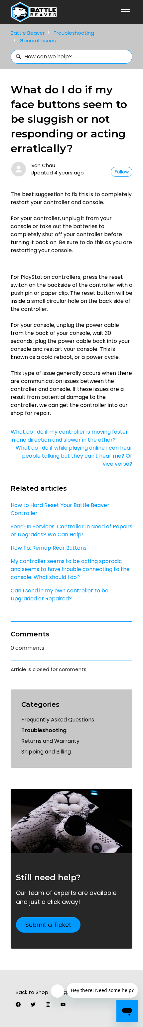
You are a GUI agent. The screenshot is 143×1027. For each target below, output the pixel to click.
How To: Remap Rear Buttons (48, 548)
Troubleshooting (74, 32)
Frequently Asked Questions (57, 719)
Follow (122, 171)
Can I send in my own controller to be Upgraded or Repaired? (59, 594)
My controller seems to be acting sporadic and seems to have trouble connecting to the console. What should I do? (70, 569)
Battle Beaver (28, 32)
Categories (40, 704)
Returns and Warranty (50, 741)
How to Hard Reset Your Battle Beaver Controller (60, 509)
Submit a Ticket (48, 925)
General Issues (38, 40)
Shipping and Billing (46, 751)
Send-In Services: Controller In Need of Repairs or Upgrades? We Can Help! (71, 530)
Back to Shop (32, 992)
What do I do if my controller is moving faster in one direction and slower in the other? (69, 436)
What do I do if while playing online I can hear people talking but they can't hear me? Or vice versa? (74, 456)
